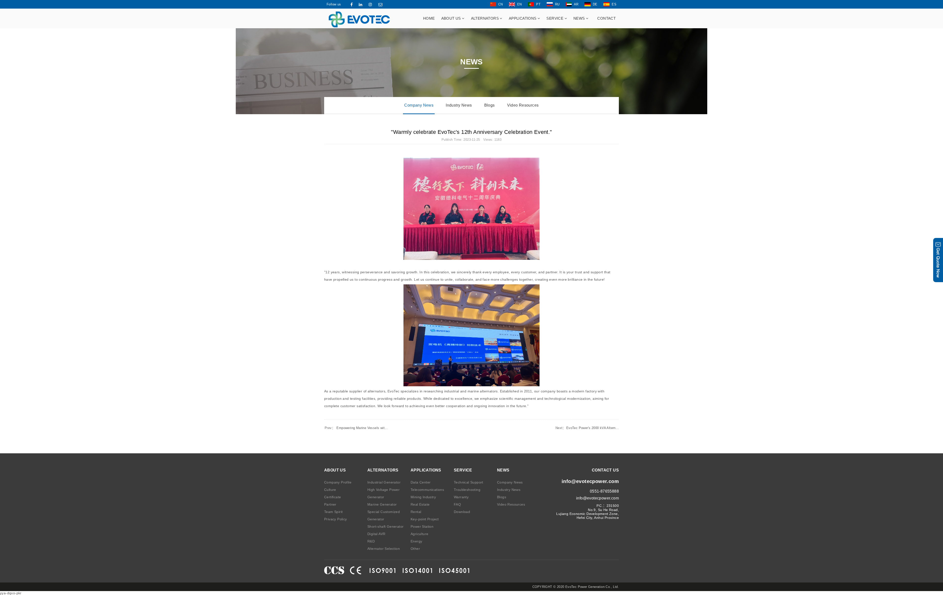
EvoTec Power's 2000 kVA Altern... (587, 428)
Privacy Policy (335, 519)
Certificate (332, 497)
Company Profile (337, 482)
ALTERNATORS (485, 18)
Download (462, 512)
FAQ (457, 504)
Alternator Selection (383, 549)
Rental (416, 512)
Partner (330, 504)
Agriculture (419, 534)
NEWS (579, 18)
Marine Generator (382, 504)
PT (538, 4)
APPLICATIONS (523, 18)
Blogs (489, 105)
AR (576, 4)
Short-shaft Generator (385, 526)
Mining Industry (423, 497)
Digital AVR (376, 534)
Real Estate (420, 504)
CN (500, 4)
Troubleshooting (467, 490)
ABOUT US (451, 18)
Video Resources (523, 105)
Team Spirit (333, 512)
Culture (330, 490)
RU (557, 4)
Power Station (422, 526)
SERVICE (555, 18)
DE (595, 4)
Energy (416, 541)
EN (519, 4)
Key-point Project (425, 519)
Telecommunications (427, 490)
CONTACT (606, 18)
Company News (418, 105)
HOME (429, 18)
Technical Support (468, 482)
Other (415, 549)
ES (614, 4)
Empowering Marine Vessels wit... (356, 428)
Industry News (459, 105)
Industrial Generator (384, 482)
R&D (371, 541)
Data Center (420, 482)
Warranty (461, 497)
